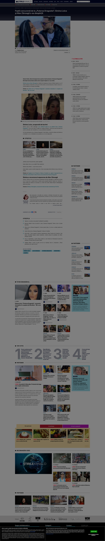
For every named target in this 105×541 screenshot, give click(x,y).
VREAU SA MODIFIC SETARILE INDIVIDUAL (93, 535)
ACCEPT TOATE (93, 531)
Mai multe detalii (32, 531)
